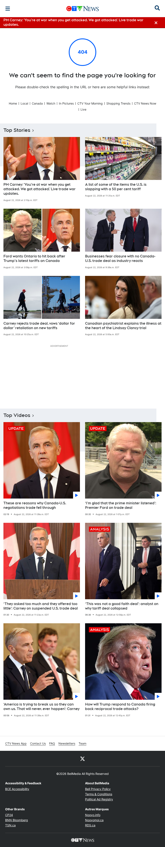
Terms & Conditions (98, 794)
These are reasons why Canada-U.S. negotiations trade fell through (34, 505)
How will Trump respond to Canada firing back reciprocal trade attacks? (120, 706)
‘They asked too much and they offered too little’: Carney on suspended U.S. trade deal (40, 606)
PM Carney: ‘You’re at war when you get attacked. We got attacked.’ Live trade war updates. (39, 189)
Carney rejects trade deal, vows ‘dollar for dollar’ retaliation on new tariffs (39, 325)
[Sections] (7, 8)
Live (83, 109)
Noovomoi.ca (94, 820)
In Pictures (66, 103)
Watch (50, 103)
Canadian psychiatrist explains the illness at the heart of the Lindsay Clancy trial (123, 325)
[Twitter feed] (82, 758)
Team (82, 743)
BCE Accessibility (17, 789)
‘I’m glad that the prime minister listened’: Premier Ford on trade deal (120, 505)
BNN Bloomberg (16, 820)
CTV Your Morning (90, 103)
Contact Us (38, 743)
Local (24, 103)
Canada (37, 103)
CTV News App (16, 743)
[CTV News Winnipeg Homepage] (82, 8)
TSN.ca (10, 825)
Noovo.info (92, 815)
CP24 (9, 815)
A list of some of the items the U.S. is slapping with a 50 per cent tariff (116, 186)
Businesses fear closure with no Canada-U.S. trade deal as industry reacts (120, 258)
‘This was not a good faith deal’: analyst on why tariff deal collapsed (121, 606)
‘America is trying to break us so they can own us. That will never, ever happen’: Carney (41, 706)
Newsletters (66, 743)
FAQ (52, 743)
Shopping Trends (118, 103)
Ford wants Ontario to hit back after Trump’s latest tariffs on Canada (34, 258)
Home (13, 103)
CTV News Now (145, 103)
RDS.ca (90, 825)
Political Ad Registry (99, 799)
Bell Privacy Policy (98, 789)
